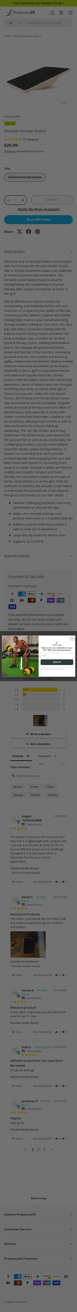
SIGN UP (57, 662)
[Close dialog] (72, 638)
